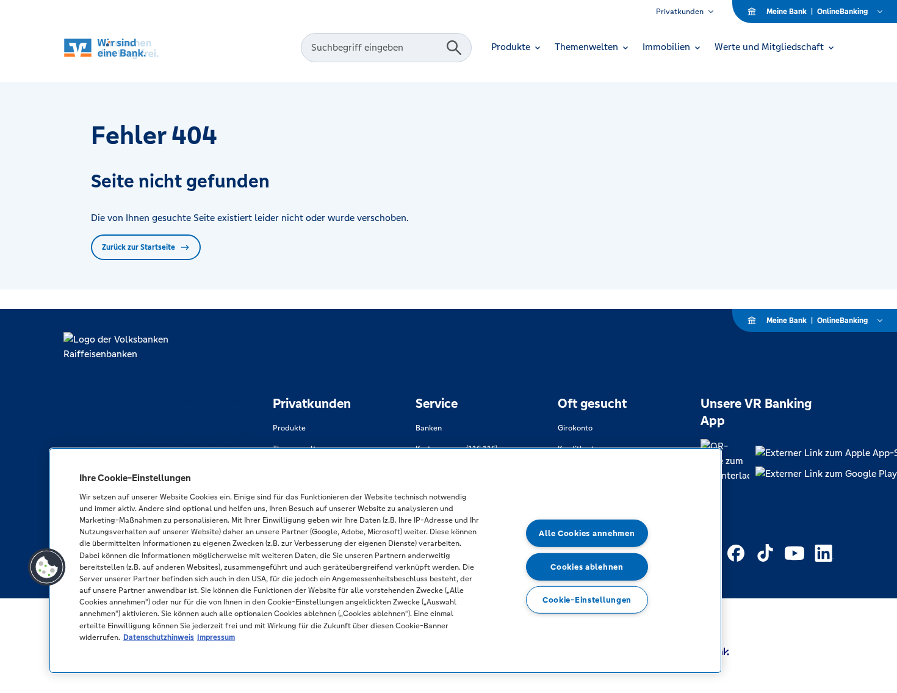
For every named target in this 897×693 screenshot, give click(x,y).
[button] (47, 567)
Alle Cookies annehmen (587, 533)
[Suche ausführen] (454, 47)
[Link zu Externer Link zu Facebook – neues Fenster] (736, 553)
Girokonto (575, 428)
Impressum (216, 637)
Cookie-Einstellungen (587, 600)
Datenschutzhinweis (158, 637)
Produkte (289, 428)
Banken (429, 428)
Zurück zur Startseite (138, 247)
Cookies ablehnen (587, 566)
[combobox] (375, 47)
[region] (385, 560)
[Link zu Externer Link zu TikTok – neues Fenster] (765, 553)
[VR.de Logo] (128, 48)
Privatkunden (680, 11)
